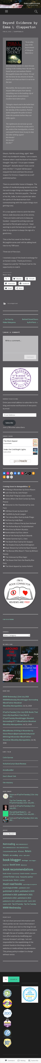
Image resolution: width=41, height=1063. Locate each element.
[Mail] (11, 477)
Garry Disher (8, 452)
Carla (11, 818)
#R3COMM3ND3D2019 (9, 847)
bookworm (34, 873)
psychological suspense (30, 884)
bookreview (15, 873)
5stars (6, 855)
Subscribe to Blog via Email (10, 399)
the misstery (8, 782)
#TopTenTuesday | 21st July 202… (23, 795)
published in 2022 (10, 898)
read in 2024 (31, 901)
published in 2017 (24, 888)
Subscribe (9, 423)
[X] (29, 473)
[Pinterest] (22, 473)
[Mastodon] (18, 473)
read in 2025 (7, 904)
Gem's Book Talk (9, 776)
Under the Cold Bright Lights (15, 449)
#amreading (9, 843)
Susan (11, 794)
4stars (28, 851)
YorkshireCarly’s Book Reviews (14, 764)
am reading (14, 855)
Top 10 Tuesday (17, 904)
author (21, 855)
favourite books (8, 880)
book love (15, 864)
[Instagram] (7, 473)
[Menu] (6, 11)
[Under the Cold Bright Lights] (35, 454)
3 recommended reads (10, 851)
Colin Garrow (8, 757)
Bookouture (24, 865)
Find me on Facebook (8, 619)
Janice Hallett (8, 443)
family (17, 877)
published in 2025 (21, 901)
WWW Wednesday (12, 907)
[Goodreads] (11, 473)
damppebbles (18, 31)
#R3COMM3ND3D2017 (22, 844)
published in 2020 (10, 894)
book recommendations (18, 869)
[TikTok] (26, 473)
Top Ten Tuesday (30, 904)
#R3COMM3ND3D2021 (23, 847)
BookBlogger (25, 860)
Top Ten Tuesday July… (18, 800)
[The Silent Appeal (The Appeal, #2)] (35, 445)
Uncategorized (13, 303)
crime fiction (9, 876)
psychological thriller (10, 888)
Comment (30, 357)
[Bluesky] (4, 473)
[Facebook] (15, 473)
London (22, 880)
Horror (16, 880)
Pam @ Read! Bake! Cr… (18, 812)
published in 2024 (9, 901)
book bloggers (32, 860)
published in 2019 (27, 891)
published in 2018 (11, 891)
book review (7, 873)
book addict (27, 855)
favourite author (26, 877)
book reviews (25, 873)
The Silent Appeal (10, 441)
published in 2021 (25, 894)
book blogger (12, 860)
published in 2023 (24, 898)
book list (6, 865)
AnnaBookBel (8, 770)
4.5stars (21, 851)
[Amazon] (33, 473)
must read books (12, 884)
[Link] (7, 477)
